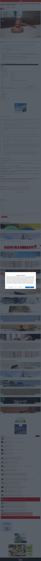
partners (10, 276)
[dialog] (20, 280)
